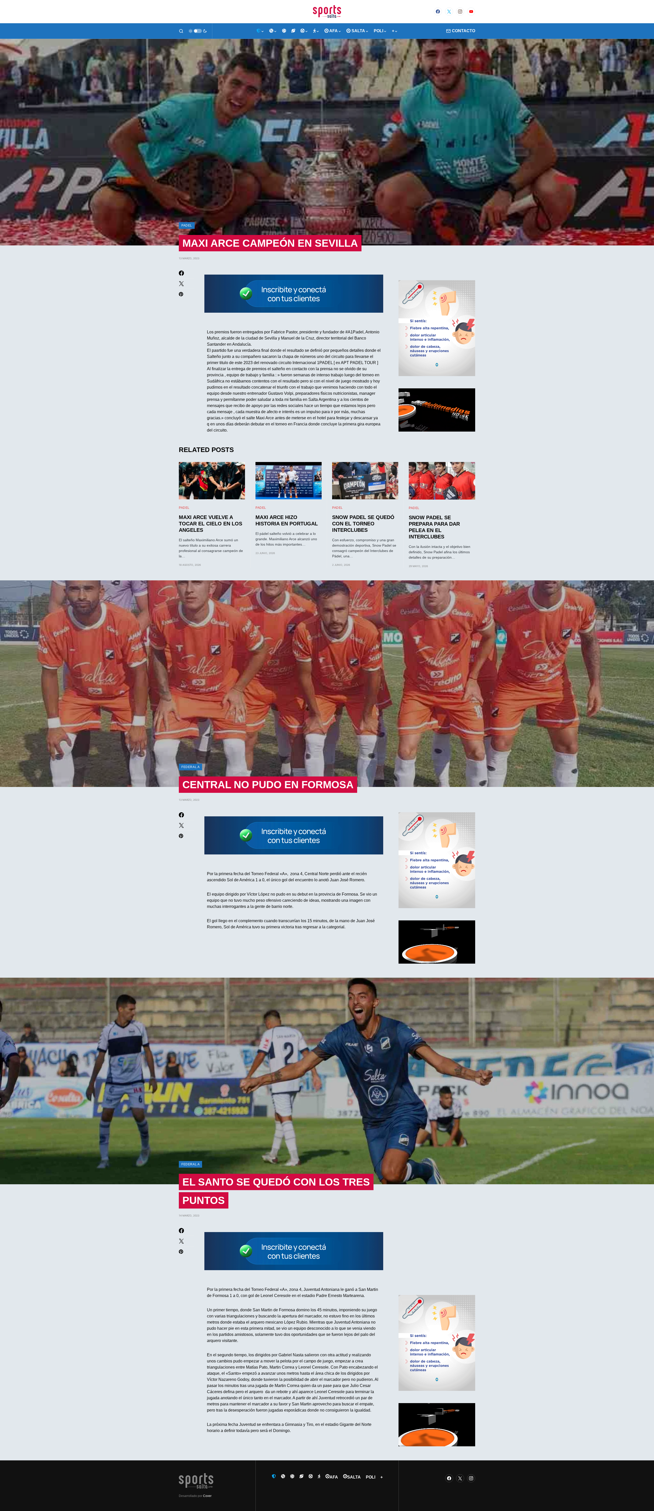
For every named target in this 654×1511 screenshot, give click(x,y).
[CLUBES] (260, 31)
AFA (334, 1477)
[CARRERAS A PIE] (316, 31)
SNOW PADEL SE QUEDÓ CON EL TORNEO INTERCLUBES (363, 523)
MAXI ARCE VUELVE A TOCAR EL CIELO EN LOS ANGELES (210, 523)
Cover (207, 1496)
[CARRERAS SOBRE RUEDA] (304, 31)
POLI (370, 1477)
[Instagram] (460, 11)
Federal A (190, 767)
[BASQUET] (273, 31)
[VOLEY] (284, 31)
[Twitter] (449, 11)
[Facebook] (438, 11)
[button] (181, 31)
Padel (186, 225)
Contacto (463, 31)
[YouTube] (471, 11)
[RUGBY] (293, 31)
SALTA (354, 1477)
